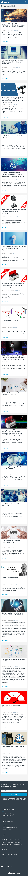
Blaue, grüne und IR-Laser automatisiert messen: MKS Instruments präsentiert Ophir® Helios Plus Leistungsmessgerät (12, 432)
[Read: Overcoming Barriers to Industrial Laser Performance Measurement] (14, 605)
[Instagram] (4, 866)
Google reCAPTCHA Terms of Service (12, 844)
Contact (4, 856)
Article (17, 473)
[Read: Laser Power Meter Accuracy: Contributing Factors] (14, 532)
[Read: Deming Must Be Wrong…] (14, 569)
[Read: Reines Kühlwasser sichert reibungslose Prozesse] (14, 385)
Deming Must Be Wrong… (10, 577)
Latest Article (5, 825)
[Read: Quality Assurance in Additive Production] (14, 495)
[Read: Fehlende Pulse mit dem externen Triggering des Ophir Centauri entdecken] (14, 52)
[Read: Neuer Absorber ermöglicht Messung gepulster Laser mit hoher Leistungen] (14, 201)
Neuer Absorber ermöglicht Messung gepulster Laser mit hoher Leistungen (14, 211)
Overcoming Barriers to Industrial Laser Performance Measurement (13, 613)
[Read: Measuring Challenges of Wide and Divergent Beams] (14, 458)
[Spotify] (11, 866)
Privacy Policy (5, 841)
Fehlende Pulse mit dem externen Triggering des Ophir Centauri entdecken (13, 62)
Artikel (15, 30)
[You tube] (7, 866)
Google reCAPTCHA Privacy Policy (11, 842)
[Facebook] (2, 866)
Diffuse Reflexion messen (10, 320)
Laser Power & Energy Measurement (12, 814)
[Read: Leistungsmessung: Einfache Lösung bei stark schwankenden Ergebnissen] (14, 238)
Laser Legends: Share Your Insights (11, 839)
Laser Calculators (6, 829)
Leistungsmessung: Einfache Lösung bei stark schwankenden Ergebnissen (14, 248)
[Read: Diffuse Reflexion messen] (14, 312)
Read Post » (5, 41)
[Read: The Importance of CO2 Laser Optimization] (14, 697)
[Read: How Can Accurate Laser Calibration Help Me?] (14, 651)
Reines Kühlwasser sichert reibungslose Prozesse (10, 393)
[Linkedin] (9, 866)
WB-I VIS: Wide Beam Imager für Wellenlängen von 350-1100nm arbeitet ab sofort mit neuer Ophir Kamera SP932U (13, 100)
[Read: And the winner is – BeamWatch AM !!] (14, 738)
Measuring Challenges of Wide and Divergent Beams (13, 467)
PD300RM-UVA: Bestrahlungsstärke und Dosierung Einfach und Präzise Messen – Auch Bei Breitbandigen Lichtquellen (13, 358)
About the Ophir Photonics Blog (11, 854)
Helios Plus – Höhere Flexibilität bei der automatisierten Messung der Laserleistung (13, 285)
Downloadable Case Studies (9, 827)
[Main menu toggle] (25, 2)
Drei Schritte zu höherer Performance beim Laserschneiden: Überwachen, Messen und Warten (13, 25)
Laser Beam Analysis (7, 815)
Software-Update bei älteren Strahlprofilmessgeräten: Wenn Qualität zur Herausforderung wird (13, 174)
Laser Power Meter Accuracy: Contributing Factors (11, 541)
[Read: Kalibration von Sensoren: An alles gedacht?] (14, 127)
